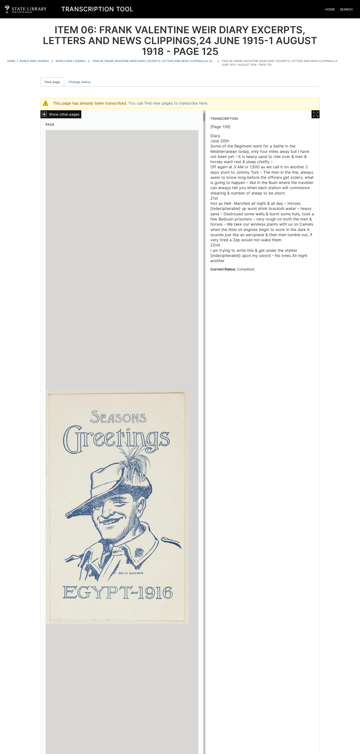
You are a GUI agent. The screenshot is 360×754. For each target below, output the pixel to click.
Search (346, 9)
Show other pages (64, 114)
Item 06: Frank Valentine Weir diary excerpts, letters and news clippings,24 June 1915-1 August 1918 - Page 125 (279, 62)
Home (330, 9)
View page (54, 82)
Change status (80, 82)
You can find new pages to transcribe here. (168, 103)
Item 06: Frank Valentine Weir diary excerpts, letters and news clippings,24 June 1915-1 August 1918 (153, 61)
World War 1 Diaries (70, 61)
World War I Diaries (34, 61)
